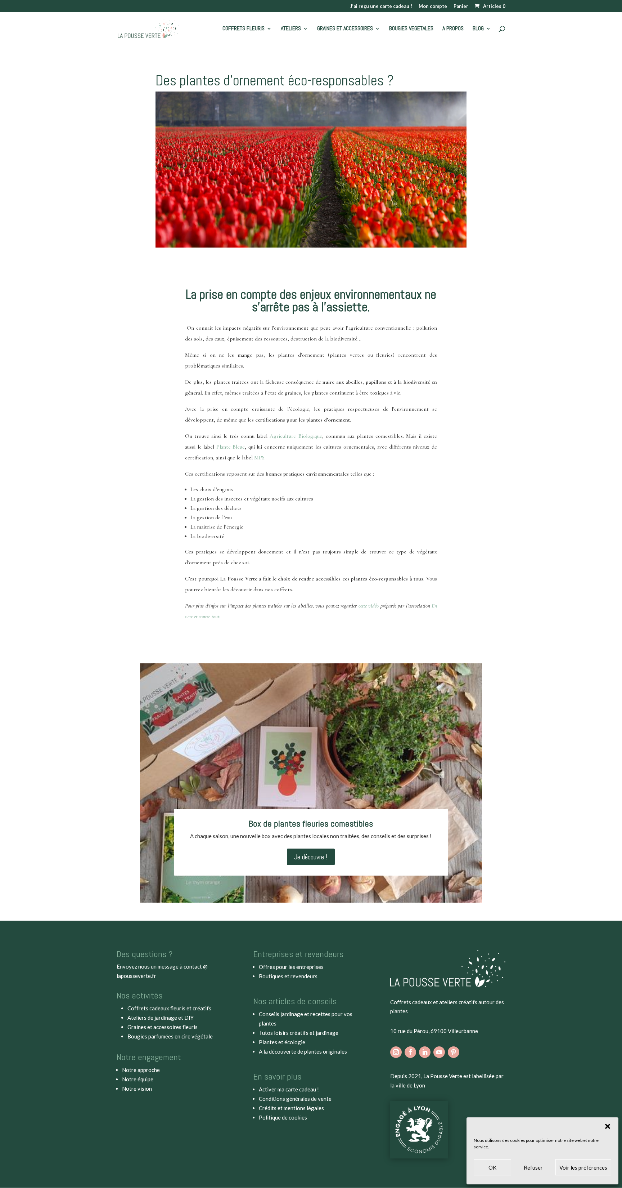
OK (492, 1167)
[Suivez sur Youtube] (439, 1052)
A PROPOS (453, 29)
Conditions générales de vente (295, 1098)
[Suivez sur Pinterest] (453, 1052)
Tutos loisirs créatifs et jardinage (298, 1032)
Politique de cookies (283, 1117)
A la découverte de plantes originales (303, 1051)
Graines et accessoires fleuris (162, 1027)
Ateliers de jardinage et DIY (160, 1017)
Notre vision (137, 1088)
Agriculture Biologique (296, 436)
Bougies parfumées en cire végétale (170, 1036)
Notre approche (141, 1070)
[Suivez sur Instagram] (396, 1052)
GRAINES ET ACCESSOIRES (345, 29)
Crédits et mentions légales (291, 1108)
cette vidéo (369, 605)
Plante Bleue (230, 447)
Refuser (533, 1167)
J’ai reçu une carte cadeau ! (381, 6)
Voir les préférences (583, 1167)
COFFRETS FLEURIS (243, 29)
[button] (607, 1126)
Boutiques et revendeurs (288, 976)
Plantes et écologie (282, 1042)
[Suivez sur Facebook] (410, 1052)
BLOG (478, 29)
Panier (461, 6)
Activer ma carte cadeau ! (289, 1089)
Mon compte (433, 6)
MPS (259, 457)
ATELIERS (291, 29)
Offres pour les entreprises (291, 967)
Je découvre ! (311, 857)
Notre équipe (137, 1079)
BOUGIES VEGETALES (411, 29)
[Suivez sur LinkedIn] (425, 1052)
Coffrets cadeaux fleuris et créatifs (169, 1008)
